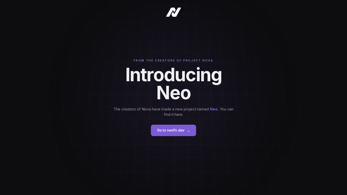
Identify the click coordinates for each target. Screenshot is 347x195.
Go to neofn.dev (173, 130)
